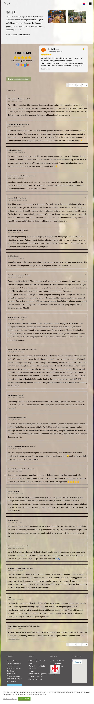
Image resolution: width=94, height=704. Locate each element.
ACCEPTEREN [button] (24, 699)
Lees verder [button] (45, 69)
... (86, 97)
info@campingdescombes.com (43, 674)
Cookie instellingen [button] (10, 699)
